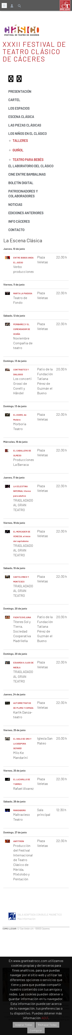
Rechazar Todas (47, 1024)
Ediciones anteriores (26, 213)
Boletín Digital (20, 183)
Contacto (16, 230)
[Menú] (4, 5)
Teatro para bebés (28, 160)
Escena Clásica (21, 117)
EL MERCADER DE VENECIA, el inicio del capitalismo (21, 536)
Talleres (20, 141)
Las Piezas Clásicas (24, 125)
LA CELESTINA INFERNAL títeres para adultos (22, 491)
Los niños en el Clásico (27, 133)
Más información (26, 918)
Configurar (36, 1030)
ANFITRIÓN (18, 841)
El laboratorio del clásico (30, 166)
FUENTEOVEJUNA (22, 617)
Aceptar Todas (23, 1024)
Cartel (14, 100)
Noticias (15, 204)
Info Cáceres (19, 221)
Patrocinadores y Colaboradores (23, 193)
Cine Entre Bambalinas (27, 174)
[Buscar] (19, 5)
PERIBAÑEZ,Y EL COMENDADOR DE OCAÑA (21, 329)
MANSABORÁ (19, 810)
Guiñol (18, 150)
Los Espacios (19, 108)
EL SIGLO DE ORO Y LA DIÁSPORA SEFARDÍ (22, 743)
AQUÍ (44, 1018)
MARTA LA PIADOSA (22, 293)
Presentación (19, 91)
